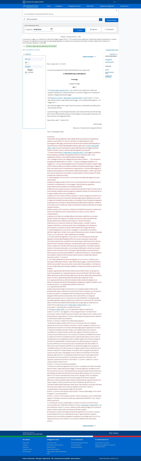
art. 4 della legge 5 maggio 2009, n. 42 (89, 405)
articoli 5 (62, 305)
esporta (107, 70)
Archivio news (26, 443)
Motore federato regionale (53, 449)
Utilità (48, 453)
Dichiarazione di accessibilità (62, 458)
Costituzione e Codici (52, 443)
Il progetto (25, 445)
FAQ (52, 458)
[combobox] (62, 19)
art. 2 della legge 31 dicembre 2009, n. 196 (74, 152)
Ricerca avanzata (111, 20)
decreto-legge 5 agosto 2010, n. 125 (61, 90)
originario (94, 29)
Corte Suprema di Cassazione (102, 443)
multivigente (110, 29)
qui (52, 14)
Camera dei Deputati (76, 445)
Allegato (30, 72)
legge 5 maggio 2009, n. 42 (59, 309)
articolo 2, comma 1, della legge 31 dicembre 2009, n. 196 (68, 98)
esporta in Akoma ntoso (109, 72)
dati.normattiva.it (75, 458)
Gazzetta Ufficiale (51, 447)
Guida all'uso (26, 447)
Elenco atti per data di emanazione (55, 445)
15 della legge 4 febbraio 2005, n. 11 (79, 305)
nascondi (28, 54)
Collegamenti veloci (27, 449)
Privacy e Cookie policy (29, 458)
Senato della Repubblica (76, 447)
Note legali (39, 458)
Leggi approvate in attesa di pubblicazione (56, 451)
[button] (51, 29)
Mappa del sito (47, 458)
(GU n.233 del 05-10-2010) (31, 50)
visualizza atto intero (112, 50)
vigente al (29, 29)
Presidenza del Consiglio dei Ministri (79, 443)
